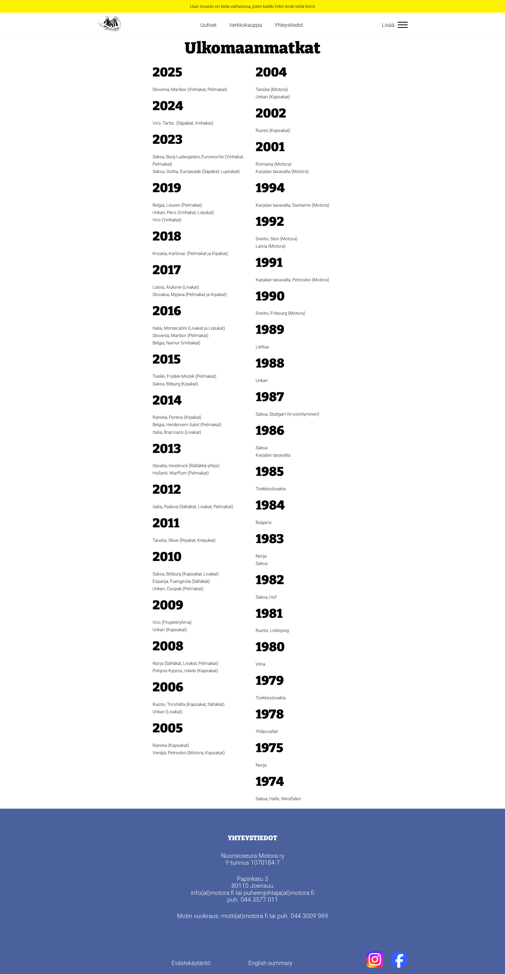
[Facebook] (399, 959)
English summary (270, 963)
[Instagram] (374, 959)
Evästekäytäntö (190, 963)
